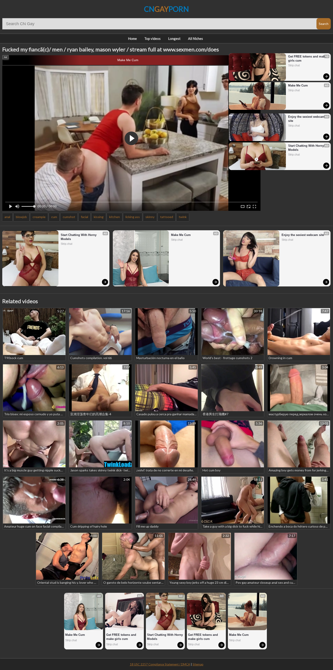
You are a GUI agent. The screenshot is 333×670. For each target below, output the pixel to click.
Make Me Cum (127, 60)
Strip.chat (294, 65)
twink (183, 217)
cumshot (69, 217)
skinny (149, 217)
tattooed (166, 217)
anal (7, 217)
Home (132, 38)
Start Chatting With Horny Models (306, 147)
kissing (99, 217)
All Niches (195, 38)
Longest (174, 38)
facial (84, 217)
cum (54, 217)
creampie (39, 217)
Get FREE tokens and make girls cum (307, 58)
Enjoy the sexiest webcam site (307, 118)
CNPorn (166, 9)
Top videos (152, 38)
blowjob (21, 217)
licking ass (132, 217)
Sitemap (198, 664)
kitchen (114, 217)
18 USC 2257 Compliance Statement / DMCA (160, 664)
